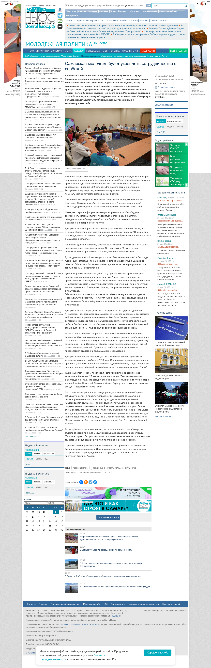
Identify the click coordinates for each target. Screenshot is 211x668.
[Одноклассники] (86, 482)
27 (33, 512)
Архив (102, 5)
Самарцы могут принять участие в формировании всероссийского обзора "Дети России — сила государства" (43, 250)
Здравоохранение (53, 56)
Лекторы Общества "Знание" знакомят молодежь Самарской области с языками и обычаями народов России (44, 314)
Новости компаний (171, 604)
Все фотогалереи (163, 416)
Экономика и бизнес (61, 51)
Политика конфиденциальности (143, 604)
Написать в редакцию (78, 5)
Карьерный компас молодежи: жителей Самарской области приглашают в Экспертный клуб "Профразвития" (43, 302)
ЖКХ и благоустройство (35, 56)
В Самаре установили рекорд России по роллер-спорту (106, 550)
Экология (129, 56)
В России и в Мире (130, 51)
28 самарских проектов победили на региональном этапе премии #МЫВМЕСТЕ (42, 104)
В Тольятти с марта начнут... (170, 201)
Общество (100, 43)
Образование (66, 56)
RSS (93, 5)
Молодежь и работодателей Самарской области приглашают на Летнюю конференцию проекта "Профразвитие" (43, 343)
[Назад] (186, 144)
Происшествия (93, 51)
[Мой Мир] (95, 482)
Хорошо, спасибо (157, 652)
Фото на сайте (164, 312)
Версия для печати (167, 87)
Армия (150, 56)
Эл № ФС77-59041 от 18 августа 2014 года (80, 624)
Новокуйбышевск (119, 11)
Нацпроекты (72, 15)
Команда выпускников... (168, 247)
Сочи (107, 472)
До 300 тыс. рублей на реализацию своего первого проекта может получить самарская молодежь (44, 363)
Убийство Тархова (158, 20)
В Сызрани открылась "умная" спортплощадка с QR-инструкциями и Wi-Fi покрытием (42, 227)
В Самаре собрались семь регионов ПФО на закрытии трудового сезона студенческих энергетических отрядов (43, 114)
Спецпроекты (148, 51)
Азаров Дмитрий (80, 468)
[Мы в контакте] (60, 9)
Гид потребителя (178, 51)
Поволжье (71, 11)
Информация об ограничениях (66, 604)
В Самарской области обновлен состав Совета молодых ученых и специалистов (102, 576)
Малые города (150, 11)
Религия (157, 56)
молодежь (71, 472)
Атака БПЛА (112, 20)
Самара (82, 11)
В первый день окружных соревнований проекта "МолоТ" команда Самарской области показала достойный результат (44, 158)
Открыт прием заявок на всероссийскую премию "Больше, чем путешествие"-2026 (43, 386)
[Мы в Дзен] (60, 26)
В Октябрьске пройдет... (168, 290)
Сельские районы (168, 11)
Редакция (43, 604)
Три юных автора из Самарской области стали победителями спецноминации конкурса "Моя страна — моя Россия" (44, 263)
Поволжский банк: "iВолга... (170, 221)
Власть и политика (39, 51)
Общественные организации (112, 56)
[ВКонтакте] (81, 482)
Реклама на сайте (135, 5)
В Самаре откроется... (167, 264)
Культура (115, 51)
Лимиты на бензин (129, 20)
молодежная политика (90, 472)
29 (44, 512)
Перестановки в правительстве (90, 20)
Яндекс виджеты (116, 5)
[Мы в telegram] (60, 15)
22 (50, 525)
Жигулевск (135, 11)
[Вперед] (186, 185)
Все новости (31, 437)
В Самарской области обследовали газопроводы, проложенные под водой (115, 587)
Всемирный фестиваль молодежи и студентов (114, 468)
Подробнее (116, 616)
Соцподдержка (140, 56)
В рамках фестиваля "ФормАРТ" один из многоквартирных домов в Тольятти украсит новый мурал (43, 127)
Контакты (31, 604)
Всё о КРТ (144, 20)
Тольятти (92, 11)
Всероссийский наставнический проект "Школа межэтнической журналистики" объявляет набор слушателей (123, 25)
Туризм (76, 56)
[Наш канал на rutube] (60, 20)
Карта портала (118, 604)
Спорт (106, 51)
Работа (164, 56)
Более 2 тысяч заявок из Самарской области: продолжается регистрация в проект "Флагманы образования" (43, 289)
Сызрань (103, 11)
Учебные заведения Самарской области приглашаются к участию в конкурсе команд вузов (44, 148)
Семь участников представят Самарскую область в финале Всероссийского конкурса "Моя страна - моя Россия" (44, 407)
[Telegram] (90, 482)
